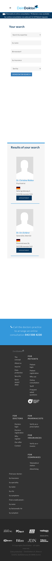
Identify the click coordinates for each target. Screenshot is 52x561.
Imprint (17, 367)
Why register (17, 437)
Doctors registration (19, 431)
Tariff (32, 386)
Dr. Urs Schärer (23, 232)
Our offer (18, 442)
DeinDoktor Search (21, 74)
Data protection (19, 371)
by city (11, 491)
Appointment (24, 198)
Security (18, 376)
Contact (18, 446)
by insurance (14, 478)
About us (18, 363)
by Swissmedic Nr (15, 508)
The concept (18, 358)
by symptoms (14, 495)
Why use (33, 377)
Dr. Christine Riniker (25, 180)
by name (12, 487)
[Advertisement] (26, 111)
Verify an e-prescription (34, 425)
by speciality (13, 482)
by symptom (13, 513)
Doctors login (18, 425)
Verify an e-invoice (34, 444)
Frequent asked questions (33, 392)
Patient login (32, 366)
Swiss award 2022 (17, 382)
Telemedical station (34, 464)
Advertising (34, 469)
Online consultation (34, 381)
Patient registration (34, 372)
